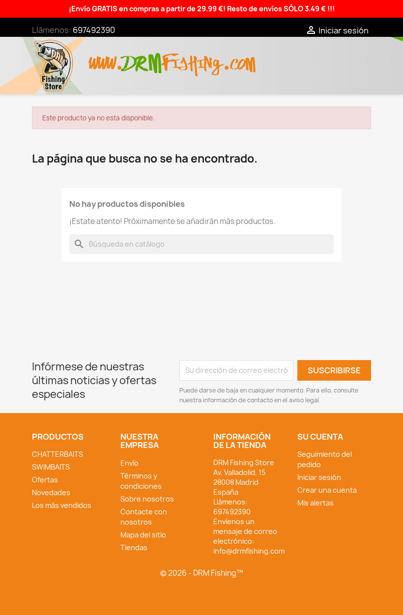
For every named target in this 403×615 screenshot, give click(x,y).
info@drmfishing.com (249, 551)
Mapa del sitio (143, 534)
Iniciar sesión (319, 477)
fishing (192, 58)
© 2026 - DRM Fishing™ (201, 573)
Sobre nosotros (147, 498)
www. (106, 58)
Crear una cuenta (327, 490)
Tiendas (133, 547)
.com (239, 58)
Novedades (51, 492)
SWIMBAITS (51, 467)
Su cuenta (320, 436)
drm (142, 55)
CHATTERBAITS (57, 454)
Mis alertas (315, 502)
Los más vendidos (61, 505)
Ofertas (45, 479)
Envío (129, 463)
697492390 (94, 30)
